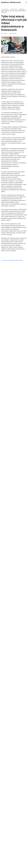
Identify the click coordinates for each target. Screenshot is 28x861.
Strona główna (5, 9)
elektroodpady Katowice (8, 57)
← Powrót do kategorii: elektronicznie (12, 260)
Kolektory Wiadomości (11, 2)
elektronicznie (13, 9)
